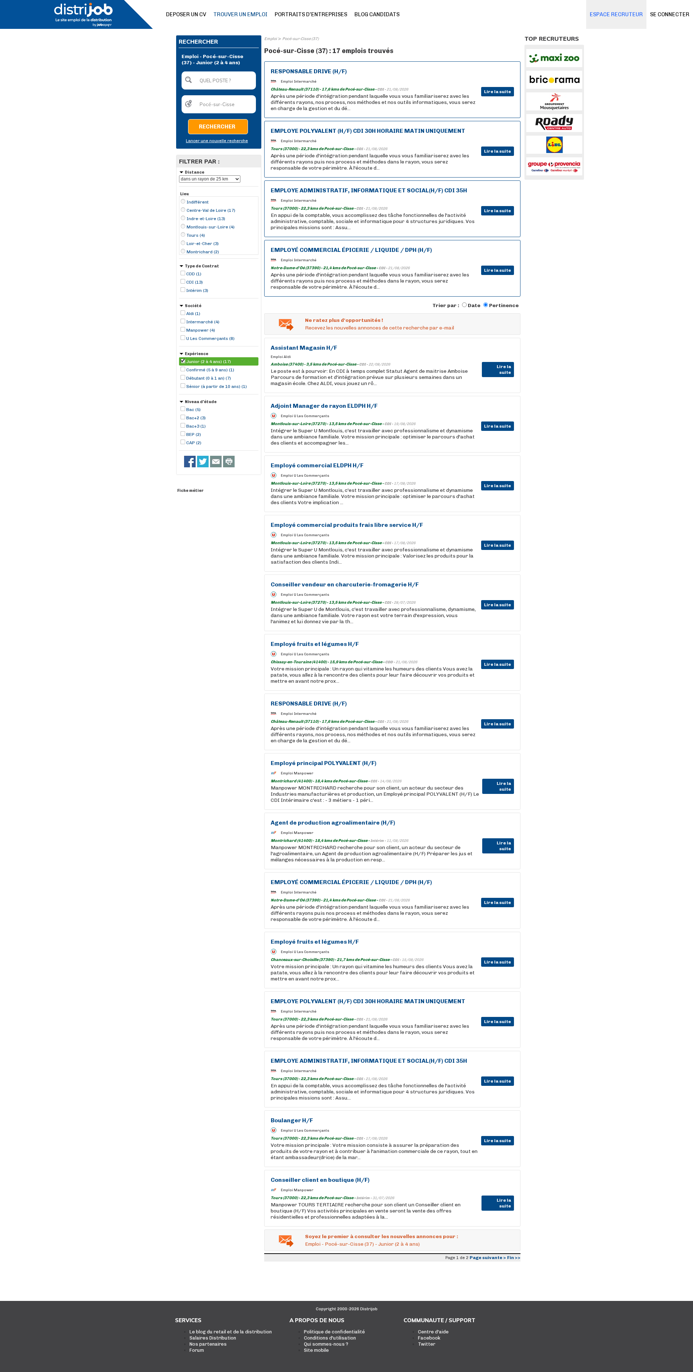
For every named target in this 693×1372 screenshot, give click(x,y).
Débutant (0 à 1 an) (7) (208, 378)
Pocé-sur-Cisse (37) (300, 38)
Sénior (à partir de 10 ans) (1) (216, 386)
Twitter (426, 1344)
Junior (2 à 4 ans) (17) (208, 361)
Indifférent (198, 202)
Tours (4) (196, 235)
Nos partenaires (208, 1344)
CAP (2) (193, 442)
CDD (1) (193, 273)
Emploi (270, 38)
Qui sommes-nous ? (326, 1344)
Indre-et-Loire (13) (206, 218)
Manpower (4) (200, 330)
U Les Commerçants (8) (210, 338)
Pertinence (504, 305)
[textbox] (219, 80)
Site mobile (316, 1350)
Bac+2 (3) (196, 417)
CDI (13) (194, 282)
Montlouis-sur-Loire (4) (211, 227)
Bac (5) (193, 409)
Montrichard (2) (203, 251)
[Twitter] (203, 461)
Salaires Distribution (212, 1338)
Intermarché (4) (202, 321)
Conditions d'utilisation (330, 1338)
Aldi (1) (193, 313)
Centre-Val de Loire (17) (211, 210)
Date (474, 305)
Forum (196, 1350)
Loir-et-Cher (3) (203, 243)
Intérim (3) (197, 290)
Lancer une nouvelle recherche (217, 141)
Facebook (429, 1338)
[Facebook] (190, 461)
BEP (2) (193, 434)
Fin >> (513, 1257)
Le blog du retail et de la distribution (230, 1331)
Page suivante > (488, 1257)
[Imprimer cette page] (229, 461)
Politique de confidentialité (334, 1331)
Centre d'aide (433, 1331)
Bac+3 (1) (196, 426)
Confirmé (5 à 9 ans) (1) (210, 369)
